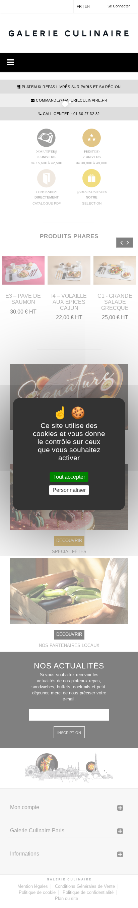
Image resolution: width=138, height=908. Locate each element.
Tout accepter (69, 477)
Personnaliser (69, 490)
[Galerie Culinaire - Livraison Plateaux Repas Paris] (69, 33)
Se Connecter (119, 6)
